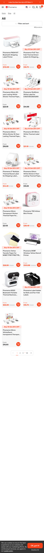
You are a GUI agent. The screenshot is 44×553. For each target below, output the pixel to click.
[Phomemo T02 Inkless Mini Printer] (32, 199)
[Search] (33, 7)
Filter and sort (23, 23)
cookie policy (8, 551)
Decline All (35, 550)
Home (4, 13)
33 (27, 353)
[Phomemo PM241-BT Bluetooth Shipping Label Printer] (11, 41)
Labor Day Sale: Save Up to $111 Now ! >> (21, 2)
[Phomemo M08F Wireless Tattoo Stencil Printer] (32, 239)
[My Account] (36, 7)
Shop (9, 13)
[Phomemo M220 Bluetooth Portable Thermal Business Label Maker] (11, 279)
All (14, 13)
